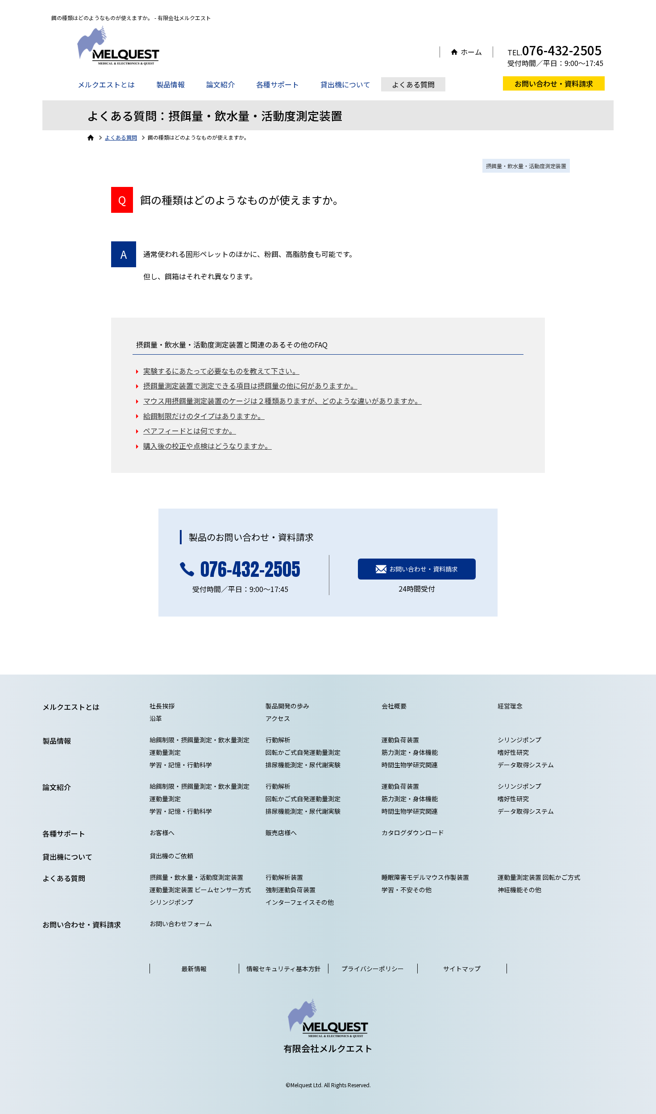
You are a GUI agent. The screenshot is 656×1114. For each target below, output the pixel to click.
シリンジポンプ (519, 739)
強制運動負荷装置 (291, 889)
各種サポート (277, 84)
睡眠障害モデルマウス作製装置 (425, 877)
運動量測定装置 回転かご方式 (539, 877)
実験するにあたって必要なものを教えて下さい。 (221, 370)
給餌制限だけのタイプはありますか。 (204, 415)
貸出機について (345, 84)
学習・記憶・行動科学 (180, 764)
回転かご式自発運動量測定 (303, 752)
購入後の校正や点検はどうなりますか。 (207, 445)
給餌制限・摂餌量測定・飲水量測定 (199, 739)
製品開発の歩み (287, 705)
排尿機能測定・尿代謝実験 (303, 764)
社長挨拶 (161, 705)
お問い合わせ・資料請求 (554, 83)
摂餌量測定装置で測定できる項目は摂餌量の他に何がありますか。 (250, 385)
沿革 (155, 718)
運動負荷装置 (400, 739)
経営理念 (510, 705)
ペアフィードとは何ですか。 (189, 430)
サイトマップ (462, 968)
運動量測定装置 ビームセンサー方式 (200, 889)
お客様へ (161, 832)
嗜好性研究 (513, 752)
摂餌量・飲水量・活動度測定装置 (526, 166)
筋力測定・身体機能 (410, 752)
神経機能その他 (519, 889)
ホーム (471, 52)
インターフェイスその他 (300, 902)
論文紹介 (220, 84)
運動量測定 (165, 752)
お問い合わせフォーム (180, 923)
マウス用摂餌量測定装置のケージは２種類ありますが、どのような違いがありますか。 (282, 400)
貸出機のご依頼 (171, 855)
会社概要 (394, 705)
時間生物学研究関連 (410, 764)
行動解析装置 (284, 877)
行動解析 (278, 739)
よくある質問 (413, 84)
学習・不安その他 (407, 889)
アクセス (278, 718)
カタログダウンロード (413, 832)
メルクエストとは (106, 84)
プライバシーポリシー (372, 968)
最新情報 (194, 968)
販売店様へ (281, 832)
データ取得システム (526, 764)
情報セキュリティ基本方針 (283, 968)
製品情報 (170, 84)
